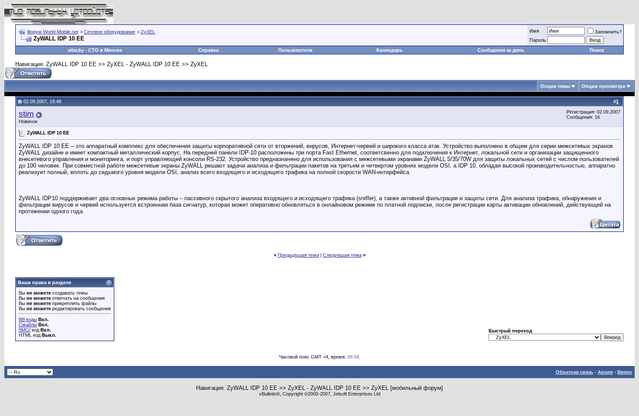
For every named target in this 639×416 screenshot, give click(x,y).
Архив (605, 372)
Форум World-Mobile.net (52, 31)
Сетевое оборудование (109, 31)
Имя (534, 31)
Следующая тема (342, 255)
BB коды (28, 319)
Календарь (389, 50)
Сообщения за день (500, 50)
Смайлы (28, 324)
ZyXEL (148, 31)
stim (26, 113)
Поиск (596, 50)
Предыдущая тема (298, 255)
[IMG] (24, 329)
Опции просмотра (603, 86)
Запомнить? (608, 31)
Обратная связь (574, 372)
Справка (208, 50)
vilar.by (76, 50)
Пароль (537, 40)
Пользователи (295, 50)
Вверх (624, 372)
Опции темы (555, 86)
